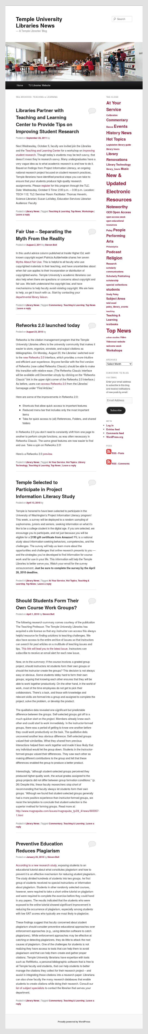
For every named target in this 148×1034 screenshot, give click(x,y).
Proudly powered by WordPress (74, 1021)
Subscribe (116, 410)
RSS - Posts (117, 453)
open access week (115, 216)
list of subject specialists (30, 988)
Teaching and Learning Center (42, 150)
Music (125, 169)
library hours (112, 149)
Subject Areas (115, 298)
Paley (109, 230)
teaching (110, 311)
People (119, 229)
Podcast (113, 251)
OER (109, 212)
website (121, 341)
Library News (32, 211)
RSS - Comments (120, 463)
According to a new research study (36, 865)
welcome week (113, 345)
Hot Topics (71, 462)
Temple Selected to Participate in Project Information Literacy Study (45, 489)
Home (20, 85)
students (113, 289)
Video (123, 337)
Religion (114, 258)
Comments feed (115, 433)
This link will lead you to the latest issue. (44, 648)
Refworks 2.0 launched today (48, 325)
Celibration (111, 115)
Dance (109, 126)
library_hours (113, 169)
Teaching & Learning (59, 211)
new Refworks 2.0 (33, 357)
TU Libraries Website (39, 85)
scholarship (112, 280)
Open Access (122, 212)
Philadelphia (112, 246)
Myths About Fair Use (29, 262)
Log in (110, 425)
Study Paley (112, 294)
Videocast (111, 341)
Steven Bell (51, 244)
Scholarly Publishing (118, 276)
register (45, 185)
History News (119, 133)
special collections (116, 284)
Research (111, 263)
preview (47, 454)
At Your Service (57, 462)
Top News (76, 211)
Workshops (88, 211)
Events (121, 126)
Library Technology (118, 164)
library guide (124, 144)
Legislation (111, 144)
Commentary (55, 305)
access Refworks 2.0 (53, 383)
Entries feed (113, 429)
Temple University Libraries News (39, 22)
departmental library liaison (31, 297)
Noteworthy (117, 206)
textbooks (112, 324)
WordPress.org (114, 437)
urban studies (112, 337)
